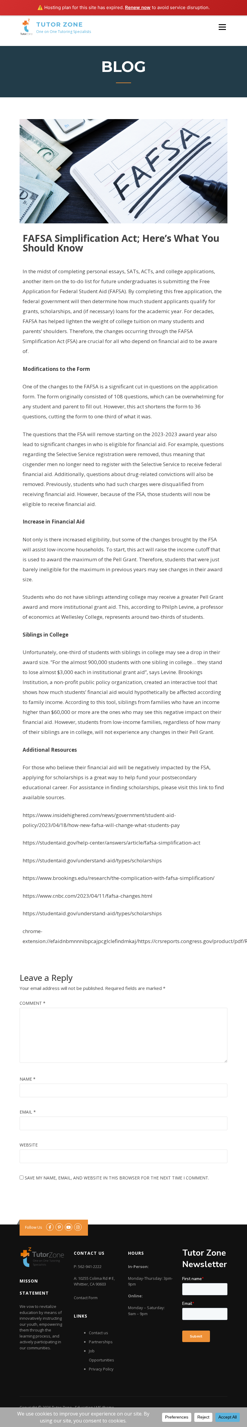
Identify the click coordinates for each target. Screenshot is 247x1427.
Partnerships (101, 1341)
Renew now (138, 7)
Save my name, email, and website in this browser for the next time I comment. (117, 1178)
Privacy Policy (101, 1369)
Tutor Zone (59, 24)
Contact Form (86, 1297)
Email (28, 1112)
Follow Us (33, 1227)
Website (29, 1145)
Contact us (98, 1332)
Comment (32, 1003)
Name (28, 1079)
